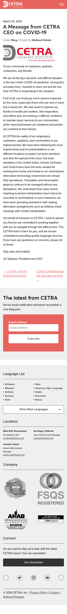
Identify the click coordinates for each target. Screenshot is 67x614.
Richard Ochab (41, 40)
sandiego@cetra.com (43, 438)
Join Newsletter (33, 562)
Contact (54, 592)
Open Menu (61, 4)
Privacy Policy (38, 592)
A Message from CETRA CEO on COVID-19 (31, 29)
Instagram (33, 577)
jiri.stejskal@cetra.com (13, 438)
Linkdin (61, 577)
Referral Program (13, 596)
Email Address (18, 322)
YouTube (47, 577)
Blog (14, 40)
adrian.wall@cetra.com (14, 455)
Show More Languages (33, 409)
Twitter (20, 577)
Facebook (6, 577)
